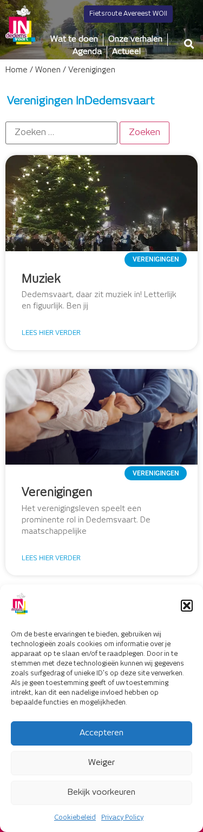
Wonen (48, 70)
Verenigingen (57, 492)
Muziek (41, 279)
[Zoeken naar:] (61, 133)
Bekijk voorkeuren (101, 792)
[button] (186, 605)
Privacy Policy (122, 818)
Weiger (101, 763)
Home (16, 70)
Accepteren (101, 733)
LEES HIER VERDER (51, 333)
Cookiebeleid (75, 818)
